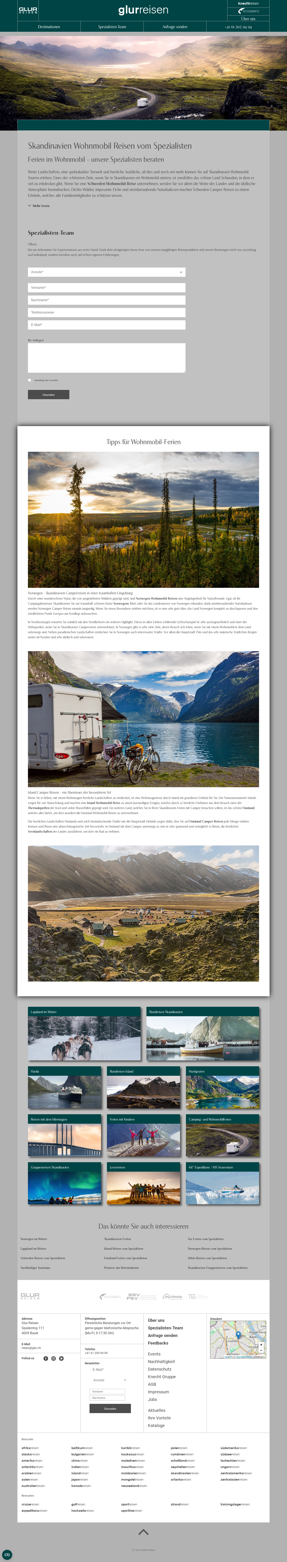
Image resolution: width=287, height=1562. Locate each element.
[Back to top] (143, 1532)
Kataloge (156, 1425)
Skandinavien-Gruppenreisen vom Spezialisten (218, 1267)
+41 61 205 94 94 (238, 26)
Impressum (158, 1391)
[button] (143, 205)
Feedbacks (158, 1343)
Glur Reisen (30, 1323)
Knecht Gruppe (162, 1376)
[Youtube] (61, 1358)
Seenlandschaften (40, 831)
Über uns (248, 18)
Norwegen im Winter (34, 1238)
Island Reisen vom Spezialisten (123, 1248)
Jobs (152, 1399)
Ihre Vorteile (159, 1417)
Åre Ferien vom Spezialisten (206, 1238)
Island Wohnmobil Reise (103, 802)
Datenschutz (159, 1369)
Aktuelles (156, 1410)
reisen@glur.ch (31, 1348)
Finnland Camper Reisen (206, 821)
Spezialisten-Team (112, 26)
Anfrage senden (175, 26)
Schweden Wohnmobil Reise (111, 183)
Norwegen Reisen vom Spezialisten (210, 1248)
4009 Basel (30, 1333)
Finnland (248, 807)
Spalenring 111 (33, 1328)
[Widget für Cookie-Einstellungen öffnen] (7, 1555)
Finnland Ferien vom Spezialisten (125, 1258)
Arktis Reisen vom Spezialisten (207, 1258)
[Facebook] (45, 1358)
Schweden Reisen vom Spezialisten (43, 1258)
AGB (152, 1384)
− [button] (261, 1350)
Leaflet (228, 1356)
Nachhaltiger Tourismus (35, 1267)
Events (154, 1354)
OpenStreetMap (244, 1356)
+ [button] (261, 1344)
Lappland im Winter (33, 1248)
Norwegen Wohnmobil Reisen (156, 598)
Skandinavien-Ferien (117, 1238)
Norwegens (121, 603)
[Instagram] (53, 1358)
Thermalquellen (39, 807)
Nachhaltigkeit (161, 1361)
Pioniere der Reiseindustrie (121, 1267)
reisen (30, 1448)
